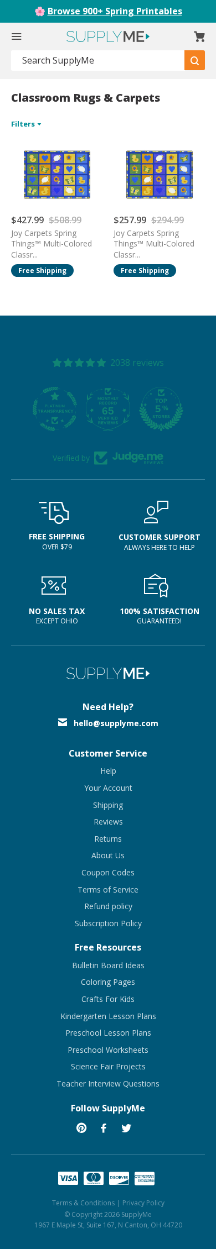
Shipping (108, 805)
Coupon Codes (108, 872)
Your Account (108, 788)
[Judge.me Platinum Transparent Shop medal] (55, 409)
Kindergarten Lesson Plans (108, 1016)
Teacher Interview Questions (108, 1083)
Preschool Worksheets (108, 1050)
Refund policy (108, 906)
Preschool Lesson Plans (108, 1032)
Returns (108, 838)
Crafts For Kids (108, 999)
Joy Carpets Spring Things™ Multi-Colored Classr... (51, 244)
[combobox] (98, 60)
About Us (108, 855)
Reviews (108, 821)
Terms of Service (108, 889)
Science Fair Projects (108, 1066)
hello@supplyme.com (116, 723)
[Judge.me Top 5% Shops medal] (161, 409)
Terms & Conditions (83, 1203)
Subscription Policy (108, 923)
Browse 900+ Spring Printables (115, 11)
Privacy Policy (143, 1203)
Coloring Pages (108, 982)
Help (108, 770)
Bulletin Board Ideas (108, 965)
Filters (24, 124)
